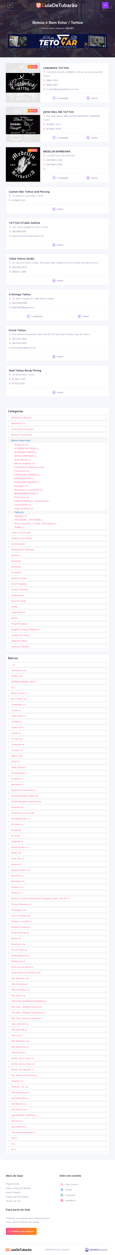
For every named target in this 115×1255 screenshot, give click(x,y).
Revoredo (18, 944)
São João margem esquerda (26, 1018)
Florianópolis (19, 773)
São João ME (19, 1029)
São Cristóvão (20, 989)
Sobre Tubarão (13, 1192)
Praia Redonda (20, 932)
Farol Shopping (19, 583)
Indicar (94, 98)
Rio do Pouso (19, 949)
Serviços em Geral (20, 635)
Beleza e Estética (24, 463)
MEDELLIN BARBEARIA (56, 151)
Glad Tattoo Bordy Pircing (25, 370)
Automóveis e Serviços (22, 429)
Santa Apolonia (20, 955)
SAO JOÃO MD (19, 1024)
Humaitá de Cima (22, 813)
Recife (16, 938)
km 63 (15, 835)
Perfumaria (21, 497)
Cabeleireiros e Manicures (29, 467)
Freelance (17, 778)
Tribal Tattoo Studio (21, 258)
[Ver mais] (23, 82)
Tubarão (17, 1081)
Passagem (19, 910)
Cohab (15, 733)
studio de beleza (23, 508)
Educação (16, 561)
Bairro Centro (19, 693)
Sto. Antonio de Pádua (23, 1075)
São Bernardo (20, 978)
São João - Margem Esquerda (28, 1012)
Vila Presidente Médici (23, 1132)
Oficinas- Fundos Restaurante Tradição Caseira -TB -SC (40, 898)
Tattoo (19, 512)
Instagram (70, 1200)
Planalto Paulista (21, 927)
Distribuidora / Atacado (22, 549)
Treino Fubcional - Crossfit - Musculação (35, 523)
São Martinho (20, 1041)
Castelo (16, 721)
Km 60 (16, 830)
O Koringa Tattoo (20, 294)
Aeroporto (18, 670)
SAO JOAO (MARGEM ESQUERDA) (29, 1001)
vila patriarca (19, 1126)
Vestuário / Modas (20, 646)
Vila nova (17, 1121)
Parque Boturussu (21, 904)
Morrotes (18, 881)
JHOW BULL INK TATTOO (58, 111)
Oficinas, (16, 892)
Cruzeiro (17, 750)
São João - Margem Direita (26, 1007)
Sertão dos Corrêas (22, 1058)
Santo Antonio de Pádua (26, 972)
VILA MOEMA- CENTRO (24, 1115)
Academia (21, 444)
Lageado (17, 841)
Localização (62, 98)
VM (14, 1138)
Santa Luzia (18, 961)
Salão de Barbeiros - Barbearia (31, 501)
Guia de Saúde (18, 601)
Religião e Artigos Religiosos (25, 629)
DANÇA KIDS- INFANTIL (27, 482)
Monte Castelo (20, 870)
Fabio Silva (18, 767)
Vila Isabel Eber (20, 1098)
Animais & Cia (18, 423)
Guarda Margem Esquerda (26, 801)
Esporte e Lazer (19, 578)
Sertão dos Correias (23, 1064)
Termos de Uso (13, 1201)
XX (13, 1149)
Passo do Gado (20, 915)
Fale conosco (71, 1184)
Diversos (15, 555)
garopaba (17, 784)
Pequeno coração (21, 921)
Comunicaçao (18, 544)
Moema (16, 864)
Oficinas (17, 887)
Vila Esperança (20, 1092)
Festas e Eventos (19, 589)
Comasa (16, 738)
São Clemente (19, 984)
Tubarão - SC (19, 1086)
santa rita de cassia (22, 967)
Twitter (68, 1189)
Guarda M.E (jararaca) (23, 790)
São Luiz (16, 1035)
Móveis (14, 618)
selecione (18, 1052)
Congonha (17, 744)
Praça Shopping (19, 623)
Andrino (17, 676)
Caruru (16, 710)
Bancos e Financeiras (21, 434)
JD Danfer (17, 824)
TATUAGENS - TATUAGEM (28, 519)
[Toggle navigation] (10, 5)
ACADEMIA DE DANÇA (26, 448)
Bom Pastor (19, 698)
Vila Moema (19, 1109)
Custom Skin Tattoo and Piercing (29, 191)
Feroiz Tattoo (17, 330)
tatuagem (20, 516)
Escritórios (16, 572)
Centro (17, 727)
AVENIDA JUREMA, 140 (23, 681)
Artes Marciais (22, 459)
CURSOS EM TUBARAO (27, 474)
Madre (16, 852)
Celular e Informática (21, 538)
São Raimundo (20, 1046)
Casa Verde (18, 716)
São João (18, 995)
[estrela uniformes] (56, 41)
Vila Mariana (18, 1103)
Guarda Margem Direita (24, 795)
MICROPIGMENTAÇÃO (26, 493)
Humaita (17, 807)
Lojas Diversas (18, 612)
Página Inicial (12, 1183)
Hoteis (14, 606)
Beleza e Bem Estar (21, 440)
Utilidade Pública (19, 641)
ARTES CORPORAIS (25, 456)
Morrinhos (17, 875)
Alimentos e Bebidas (21, 417)
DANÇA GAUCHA (24, 478)
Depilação (21, 486)
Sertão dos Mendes (22, 1069)
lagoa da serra (20, 847)
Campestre (18, 704)
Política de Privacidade (17, 1196)
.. (13, 664)
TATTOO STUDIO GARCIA (24, 222)
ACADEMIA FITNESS (25, 452)
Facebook (70, 1195)
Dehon (16, 756)
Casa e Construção (20, 532)
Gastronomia (17, 595)
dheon (15, 761)
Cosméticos (21, 471)
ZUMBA (19, 527)
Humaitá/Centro (20, 818)
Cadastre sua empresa (22, 1231)
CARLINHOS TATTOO (56, 68)
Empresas (16, 566)
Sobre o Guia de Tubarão (18, 1188)
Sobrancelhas (22, 504)
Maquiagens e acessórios (28, 489)
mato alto (17, 858)
